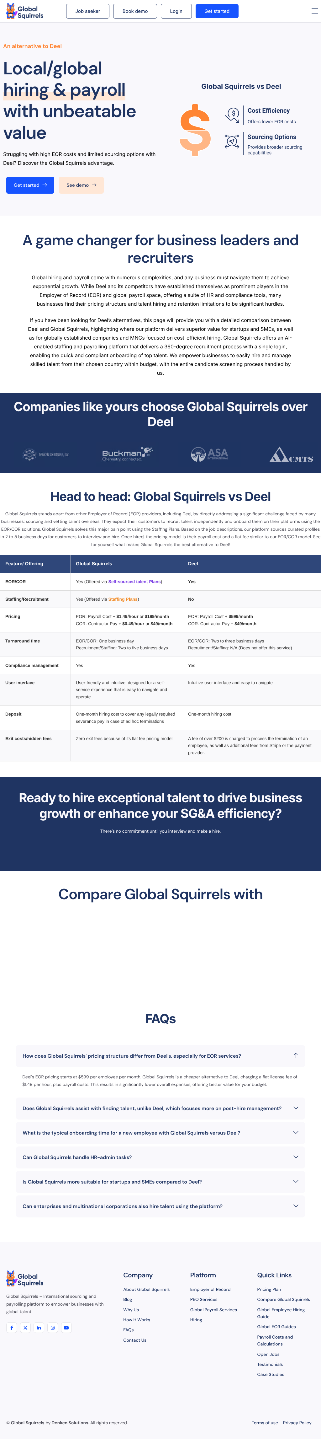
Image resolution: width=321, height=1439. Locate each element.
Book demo (135, 11)
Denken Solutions (70, 1423)
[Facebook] (11, 1327)
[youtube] (66, 1327)
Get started (216, 11)
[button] (160, 1056)
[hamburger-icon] (315, 10)
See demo (77, 185)
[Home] (31, 11)
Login (176, 11)
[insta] (52, 1327)
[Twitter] (25, 1327)
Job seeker (87, 11)
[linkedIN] (39, 1327)
